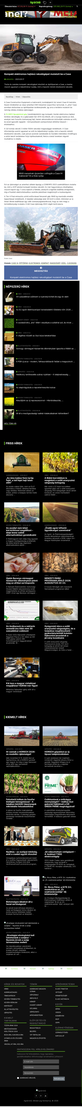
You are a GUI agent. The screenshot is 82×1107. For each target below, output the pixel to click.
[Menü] (50, 2)
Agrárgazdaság (10, 992)
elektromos (34, 263)
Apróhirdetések (36, 1015)
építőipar (23, 263)
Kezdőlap (9, 97)
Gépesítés (9, 79)
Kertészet (8, 1006)
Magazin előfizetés (38, 1038)
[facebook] (36, 1096)
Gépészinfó (34, 1012)
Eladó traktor (61, 989)
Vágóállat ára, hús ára (13, 1044)
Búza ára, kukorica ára (13, 1035)
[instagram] (40, 1096)
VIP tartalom (35, 1035)
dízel (63, 263)
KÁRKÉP (32, 1001)
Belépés (33, 1031)
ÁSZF (57, 1019)
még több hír (10, 423)
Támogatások (9, 996)
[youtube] (45, 1096)
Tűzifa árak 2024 (11, 1025)
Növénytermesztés (12, 999)
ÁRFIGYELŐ (34, 998)
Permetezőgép (61, 996)
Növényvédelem (10, 1002)
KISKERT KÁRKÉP (36, 1005)
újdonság (72, 263)
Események (59, 1016)
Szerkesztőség (61, 1032)
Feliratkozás (59, 1079)
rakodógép (55, 263)
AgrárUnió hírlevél (28, 1078)
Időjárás (33, 1008)
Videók (58, 1012)
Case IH (14, 263)
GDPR (57, 1022)
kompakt (45, 263)
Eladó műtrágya (62, 999)
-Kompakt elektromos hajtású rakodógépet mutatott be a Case (41, 274)
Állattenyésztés (11, 1009)
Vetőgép (58, 992)
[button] (44, 2)
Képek (57, 1009)
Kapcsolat (59, 1036)
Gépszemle (34, 995)
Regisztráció (35, 1028)
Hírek (18, 97)
